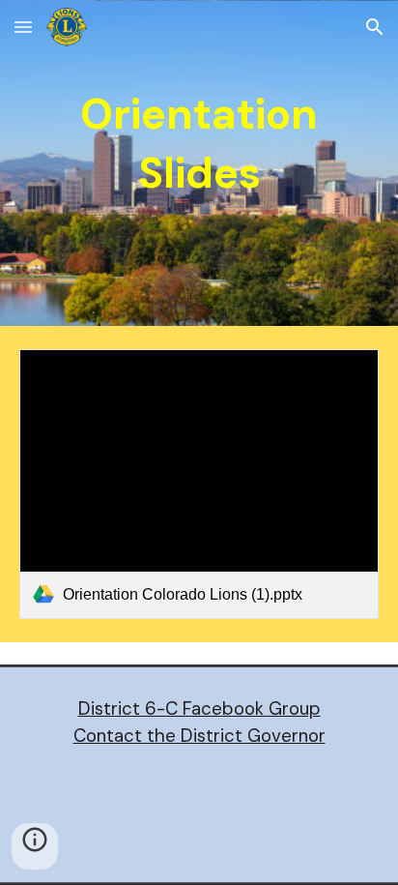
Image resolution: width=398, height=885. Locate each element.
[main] (199, 163)
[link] (199, 484)
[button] (23, 26)
